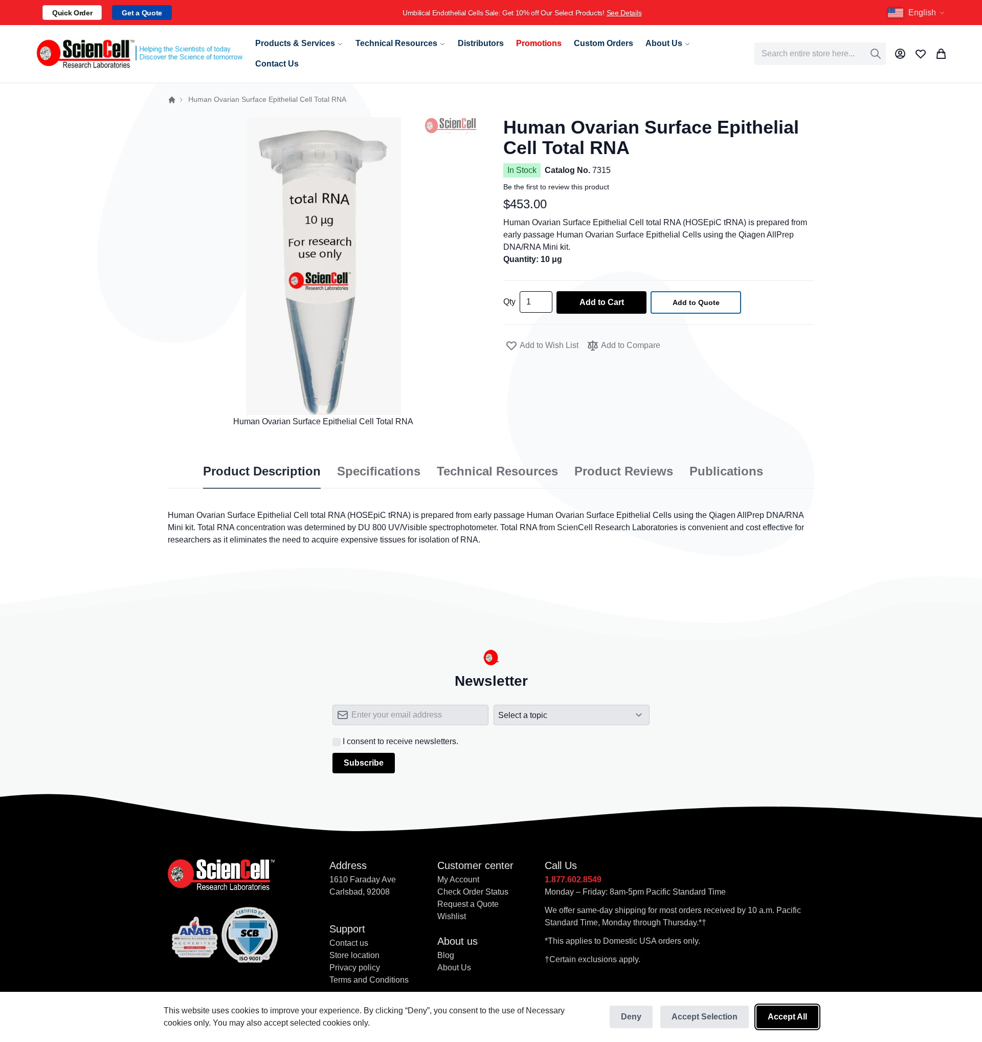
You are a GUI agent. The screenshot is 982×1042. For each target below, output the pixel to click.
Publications (726, 471)
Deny (631, 1016)
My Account (458, 879)
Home (172, 100)
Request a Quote (468, 904)
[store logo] (139, 54)
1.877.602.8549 (573, 879)
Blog (445, 955)
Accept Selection (705, 1016)
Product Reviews (623, 471)
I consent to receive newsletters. (400, 741)
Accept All (787, 1016)
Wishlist (451, 916)
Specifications (378, 471)
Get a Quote (142, 13)
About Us (454, 967)
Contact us (348, 943)
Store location (354, 955)
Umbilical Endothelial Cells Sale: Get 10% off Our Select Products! (522, 13)
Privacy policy (354, 967)
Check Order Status (472, 891)
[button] (917, 13)
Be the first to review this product (556, 187)
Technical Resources (497, 471)
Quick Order (72, 13)
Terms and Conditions (369, 979)
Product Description (262, 471)
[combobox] (820, 53)
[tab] (262, 472)
